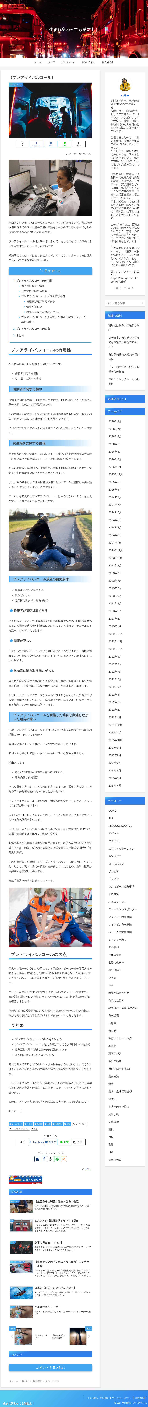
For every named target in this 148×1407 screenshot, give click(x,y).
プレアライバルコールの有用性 (34, 280)
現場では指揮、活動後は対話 (124, 327)
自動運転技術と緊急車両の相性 (124, 357)
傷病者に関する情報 (33, 285)
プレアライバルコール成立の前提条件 (43, 296)
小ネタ (29, 1124)
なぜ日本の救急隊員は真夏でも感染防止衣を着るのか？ (124, 342)
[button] (79, 144)
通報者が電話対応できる (40, 301)
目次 (48, 271)
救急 (35, 1129)
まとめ (20, 335)
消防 (48, 1124)
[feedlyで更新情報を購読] (57, 1159)
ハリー (125, 95)
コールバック (17, 1124)
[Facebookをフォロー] (44, 1159)
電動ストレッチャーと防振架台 (124, 381)
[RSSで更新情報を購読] (64, 1159)
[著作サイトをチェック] (37, 1159)
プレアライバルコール (20, 1129)
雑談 (68, 1124)
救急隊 (39, 1124)
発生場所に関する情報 (34, 290)
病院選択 (58, 1124)
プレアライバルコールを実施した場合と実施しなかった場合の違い (53, 319)
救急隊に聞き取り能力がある (43, 311)
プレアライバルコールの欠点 (33, 328)
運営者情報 (140, 1398)
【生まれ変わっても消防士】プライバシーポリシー (109, 1398)
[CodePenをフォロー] (50, 1159)
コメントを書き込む (50, 1367)
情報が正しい (34, 306)
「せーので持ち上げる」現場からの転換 (124, 369)
